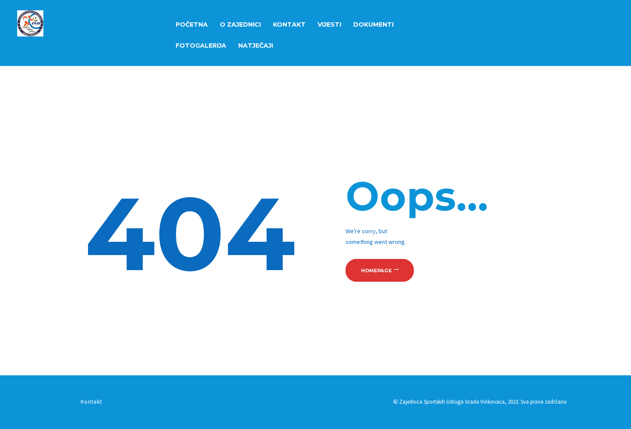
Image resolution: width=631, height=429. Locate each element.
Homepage (376, 270)
